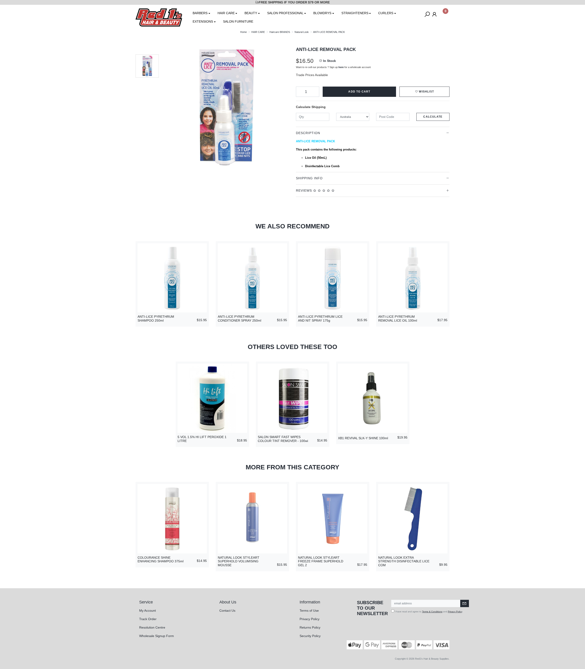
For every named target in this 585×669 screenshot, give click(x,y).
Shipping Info (309, 178)
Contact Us (227, 610)
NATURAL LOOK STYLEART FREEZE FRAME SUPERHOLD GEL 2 (320, 561)
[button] (424, 92)
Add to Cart (359, 91)
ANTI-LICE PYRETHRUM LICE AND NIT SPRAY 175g (320, 318)
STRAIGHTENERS (354, 13)
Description (308, 133)
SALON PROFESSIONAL (285, 13)
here (341, 67)
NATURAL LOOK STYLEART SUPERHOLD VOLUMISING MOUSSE (238, 561)
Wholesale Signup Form (156, 636)
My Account (147, 610)
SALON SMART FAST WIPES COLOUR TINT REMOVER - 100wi (283, 439)
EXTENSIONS (203, 21)
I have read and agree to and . (428, 611)
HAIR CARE (226, 13)
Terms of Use (309, 610)
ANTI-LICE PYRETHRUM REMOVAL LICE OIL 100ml (397, 318)
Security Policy (310, 636)
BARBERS (200, 13)
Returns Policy (310, 627)
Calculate (432, 116)
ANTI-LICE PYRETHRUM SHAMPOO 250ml (156, 318)
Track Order (148, 619)
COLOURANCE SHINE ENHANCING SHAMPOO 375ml (160, 559)
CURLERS (385, 13)
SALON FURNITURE (238, 21)
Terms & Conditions (432, 611)
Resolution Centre (152, 627)
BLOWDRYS (322, 13)
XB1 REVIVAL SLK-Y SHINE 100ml (363, 438)
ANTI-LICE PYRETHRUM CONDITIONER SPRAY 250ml (239, 318)
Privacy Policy (309, 619)
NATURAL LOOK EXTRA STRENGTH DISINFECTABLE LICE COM (403, 561)
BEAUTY (251, 13)
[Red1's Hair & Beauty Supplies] (159, 17)
